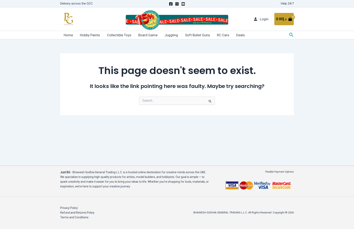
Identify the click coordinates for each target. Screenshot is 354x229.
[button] (291, 35)
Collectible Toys (119, 35)
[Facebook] (171, 4)
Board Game (148, 35)
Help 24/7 (287, 3)
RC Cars (223, 35)
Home (68, 35)
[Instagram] (177, 4)
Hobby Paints (90, 35)
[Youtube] (183, 4)
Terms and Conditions (74, 217)
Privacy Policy (69, 208)
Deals (240, 35)
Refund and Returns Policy (77, 212)
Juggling (171, 35)
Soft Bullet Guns (197, 35)
